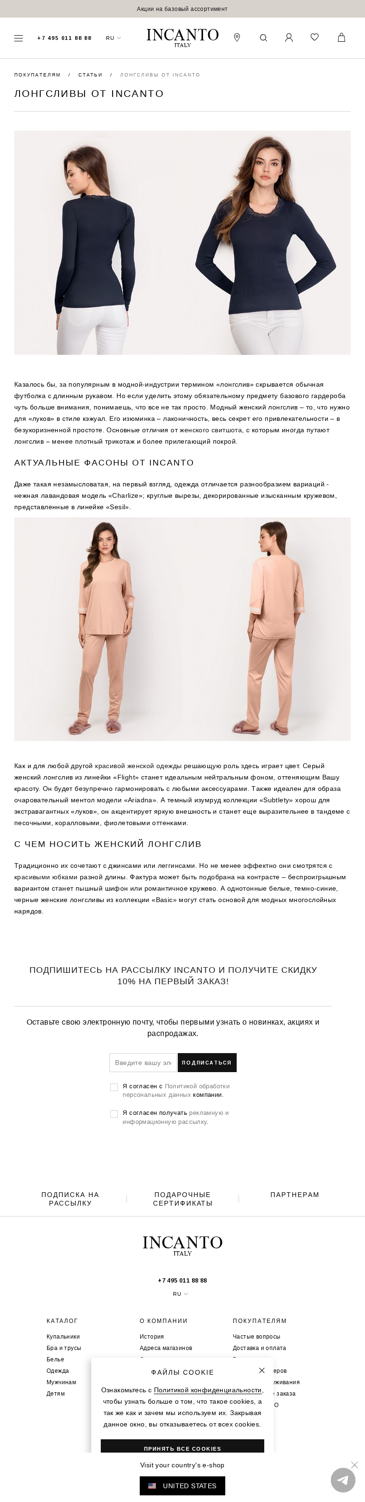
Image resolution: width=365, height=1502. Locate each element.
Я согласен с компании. (176, 1090)
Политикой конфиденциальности (208, 1390)
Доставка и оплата (260, 1347)
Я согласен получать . (176, 1117)
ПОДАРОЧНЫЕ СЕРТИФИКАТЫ (183, 1199)
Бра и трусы (64, 1347)
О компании (164, 1321)
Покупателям (38, 75)
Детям (56, 1393)
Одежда (58, 1370)
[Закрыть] (262, 1370)
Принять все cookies (182, 1449)
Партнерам (295, 1194)
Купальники (63, 1336)
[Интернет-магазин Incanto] (182, 38)
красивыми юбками (45, 877)
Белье (55, 1359)
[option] (182, 9)
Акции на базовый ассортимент (182, 8)
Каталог (62, 1321)
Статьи (91, 75)
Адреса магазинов (166, 1347)
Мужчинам (61, 1382)
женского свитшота (211, 430)
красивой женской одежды (138, 766)
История (152, 1336)
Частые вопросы (257, 1336)
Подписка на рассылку (70, 1199)
